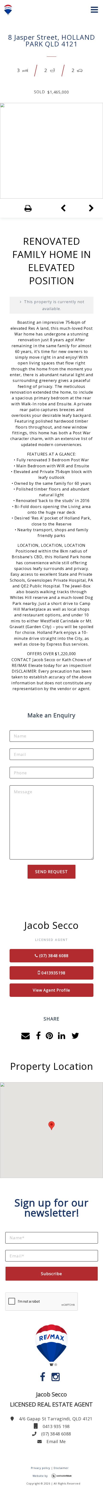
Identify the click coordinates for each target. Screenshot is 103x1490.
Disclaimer (61, 1468)
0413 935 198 (55, 1426)
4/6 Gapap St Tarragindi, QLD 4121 (55, 1419)
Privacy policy (40, 1468)
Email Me (55, 1441)
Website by (40, 1476)
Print (19, 208)
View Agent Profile (51, 990)
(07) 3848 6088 (55, 1434)
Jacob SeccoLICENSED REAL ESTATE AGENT (51, 1399)
